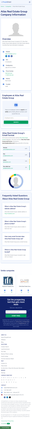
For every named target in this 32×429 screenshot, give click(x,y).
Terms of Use (19, 322)
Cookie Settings (5, 427)
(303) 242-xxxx (8, 73)
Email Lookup (4, 356)
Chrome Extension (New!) (7, 359)
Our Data (3, 352)
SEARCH (16, 122)
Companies (8, 6)
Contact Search (5, 347)
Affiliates (3, 340)
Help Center (4, 366)
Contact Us (4, 363)
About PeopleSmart (6, 337)
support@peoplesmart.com (10, 388)
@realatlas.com (7, 162)
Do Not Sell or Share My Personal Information (12, 368)
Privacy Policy (26, 322)
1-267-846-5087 (7, 390)
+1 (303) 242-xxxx (9, 75)
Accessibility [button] (3, 424)
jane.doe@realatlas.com (9, 149)
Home (2, 6)
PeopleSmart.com (22, 323)
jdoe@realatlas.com (8, 168)
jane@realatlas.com (8, 156)
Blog (2, 342)
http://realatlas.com (10, 54)
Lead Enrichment (5, 349)
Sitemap (3, 373)
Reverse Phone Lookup (7, 354)
